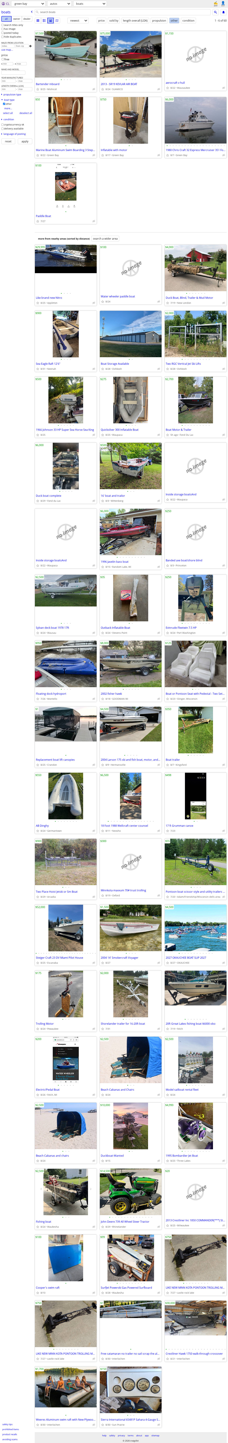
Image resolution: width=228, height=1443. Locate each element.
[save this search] (223, 12)
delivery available (14, 128)
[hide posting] (94, 89)
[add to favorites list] (38, 89)
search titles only (13, 25)
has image (10, 28)
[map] (57, 20)
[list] (38, 20)
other (9, 103)
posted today (11, 32)
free (6, 59)
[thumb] (44, 20)
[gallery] (50, 20)
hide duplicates (12, 36)
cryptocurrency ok (14, 124)
